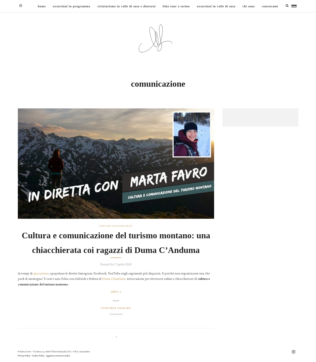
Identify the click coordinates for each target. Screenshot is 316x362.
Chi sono (248, 6)
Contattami (270, 6)
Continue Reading (116, 308)
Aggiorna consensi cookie (58, 355)
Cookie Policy (38, 355)
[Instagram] (20, 5)
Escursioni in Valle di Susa (216, 6)
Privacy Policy (24, 355)
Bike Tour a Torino (176, 6)
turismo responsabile (116, 226)
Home (42, 6)
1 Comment (115, 314)
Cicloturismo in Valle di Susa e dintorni (126, 6)
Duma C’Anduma (113, 279)
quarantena (41, 273)
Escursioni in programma (71, 6)
